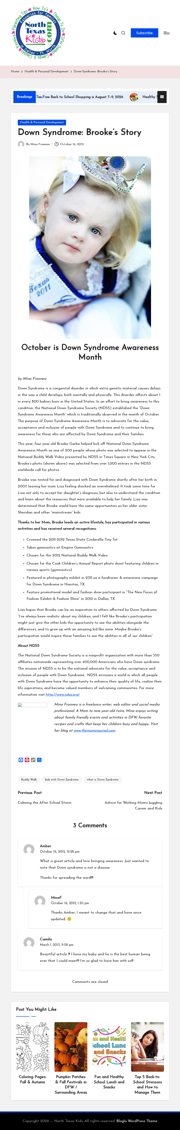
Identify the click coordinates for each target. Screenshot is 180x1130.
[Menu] (166, 32)
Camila (46, 939)
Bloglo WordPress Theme (136, 1121)
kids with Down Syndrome (62, 779)
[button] (144, 32)
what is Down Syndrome (103, 779)
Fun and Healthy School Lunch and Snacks (109, 1082)
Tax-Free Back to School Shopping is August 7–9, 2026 (58, 97)
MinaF (56, 898)
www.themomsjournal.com (94, 731)
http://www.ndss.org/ (63, 695)
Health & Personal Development (42, 122)
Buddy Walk (29, 779)
